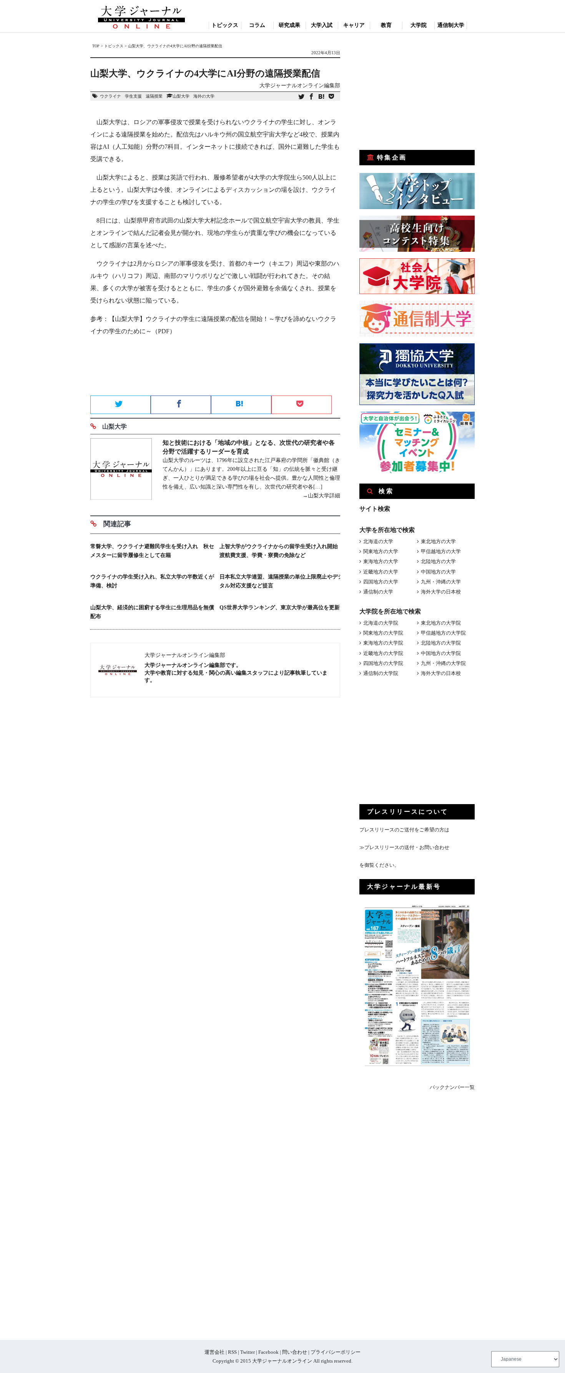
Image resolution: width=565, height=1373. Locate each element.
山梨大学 (181, 96)
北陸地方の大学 (438, 561)
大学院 (418, 25)
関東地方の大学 (380, 551)
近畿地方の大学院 (383, 653)
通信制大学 (450, 25)
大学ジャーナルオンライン (282, 1361)
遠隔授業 (154, 96)
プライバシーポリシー (336, 1352)
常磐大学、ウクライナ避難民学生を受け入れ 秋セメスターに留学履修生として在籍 (152, 551)
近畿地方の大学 (380, 572)
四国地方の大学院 (383, 663)
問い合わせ (294, 1352)
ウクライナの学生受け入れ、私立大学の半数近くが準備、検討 (152, 581)
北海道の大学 (378, 541)
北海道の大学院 (380, 623)
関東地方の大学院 (383, 633)
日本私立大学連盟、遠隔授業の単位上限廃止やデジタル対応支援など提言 (281, 581)
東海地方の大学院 (383, 643)
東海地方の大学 (380, 561)
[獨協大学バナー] (417, 403)
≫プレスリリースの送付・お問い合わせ (404, 847)
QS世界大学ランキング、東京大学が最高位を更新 (279, 607)
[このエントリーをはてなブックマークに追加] (321, 97)
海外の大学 (203, 96)
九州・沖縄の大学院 (443, 663)
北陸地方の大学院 (441, 643)
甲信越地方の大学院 (443, 633)
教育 (386, 25)
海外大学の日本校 (441, 592)
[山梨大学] (121, 470)
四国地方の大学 (380, 582)
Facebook (268, 1352)
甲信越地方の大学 (441, 551)
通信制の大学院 (380, 673)
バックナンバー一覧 (452, 1087)
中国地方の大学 (438, 572)
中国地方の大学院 (441, 653)
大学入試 (321, 25)
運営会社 (214, 1352)
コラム (257, 25)
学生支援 (133, 96)
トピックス (224, 25)
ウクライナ (110, 96)
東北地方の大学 (438, 541)
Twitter (247, 1352)
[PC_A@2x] (417, 471)
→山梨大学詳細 (321, 496)
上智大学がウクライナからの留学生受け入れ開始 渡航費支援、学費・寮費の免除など (281, 551)
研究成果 (289, 25)
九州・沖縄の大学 (441, 582)
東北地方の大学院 (441, 623)
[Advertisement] (215, 368)
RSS (232, 1352)
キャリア (354, 25)
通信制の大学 (378, 592)
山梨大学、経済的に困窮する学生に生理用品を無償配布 (152, 612)
